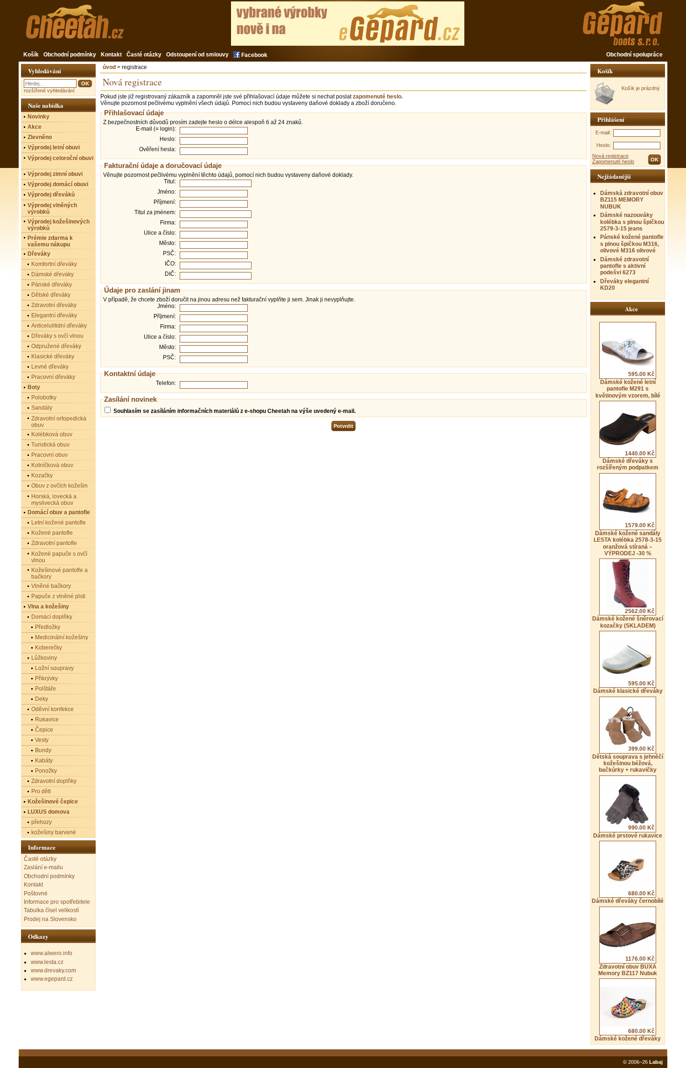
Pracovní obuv (49, 455)
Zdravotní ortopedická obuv (58, 421)
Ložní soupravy (54, 668)
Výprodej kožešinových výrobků (59, 224)
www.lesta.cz (47, 962)
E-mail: (603, 132)
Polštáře (45, 688)
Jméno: (166, 191)
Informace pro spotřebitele (57, 902)
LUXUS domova (49, 812)
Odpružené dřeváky (56, 346)
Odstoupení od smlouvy (197, 54)
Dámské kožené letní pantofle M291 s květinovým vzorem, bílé (627, 384)
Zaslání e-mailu (43, 867)
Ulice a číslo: (160, 233)
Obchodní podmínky (69, 54)
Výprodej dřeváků (51, 194)
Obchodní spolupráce (634, 54)
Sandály (41, 408)
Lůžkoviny (44, 658)
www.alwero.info (51, 953)
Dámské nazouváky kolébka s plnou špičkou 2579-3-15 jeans (632, 222)
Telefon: (166, 383)
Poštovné (36, 893)
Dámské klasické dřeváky (628, 687)
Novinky (38, 116)
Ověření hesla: (157, 149)
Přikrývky (46, 678)
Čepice (44, 730)
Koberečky (48, 647)
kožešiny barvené (53, 832)
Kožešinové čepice (53, 801)
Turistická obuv (50, 444)
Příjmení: (165, 202)
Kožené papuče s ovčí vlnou (59, 557)
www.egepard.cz (52, 979)
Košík (31, 54)
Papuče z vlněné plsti (58, 596)
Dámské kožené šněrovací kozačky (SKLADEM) (627, 618)
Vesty (42, 740)
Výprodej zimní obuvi (55, 174)
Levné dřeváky (50, 367)
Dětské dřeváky (50, 295)
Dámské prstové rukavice (627, 831)
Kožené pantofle (52, 533)
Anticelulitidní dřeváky (59, 325)
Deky (41, 699)
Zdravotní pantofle (54, 543)
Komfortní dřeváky (54, 264)
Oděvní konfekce (52, 709)
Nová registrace (610, 156)
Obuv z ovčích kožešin (59, 486)
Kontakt (111, 54)
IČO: (170, 263)
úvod (109, 67)
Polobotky (43, 397)
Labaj (656, 1062)
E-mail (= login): (156, 129)
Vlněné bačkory (51, 586)
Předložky (47, 627)
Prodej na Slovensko (50, 919)
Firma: (168, 222)
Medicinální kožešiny (61, 637)
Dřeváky (39, 254)
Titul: (170, 181)
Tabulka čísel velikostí (51, 910)
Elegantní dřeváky (54, 315)
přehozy (41, 822)
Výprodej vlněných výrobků (52, 208)
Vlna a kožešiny (48, 606)
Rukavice (47, 719)
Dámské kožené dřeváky (628, 1035)
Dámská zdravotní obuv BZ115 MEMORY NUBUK (631, 200)
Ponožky (46, 771)
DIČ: (170, 274)
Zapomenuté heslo (613, 161)
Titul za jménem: (155, 212)
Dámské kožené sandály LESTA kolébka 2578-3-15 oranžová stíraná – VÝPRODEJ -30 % (628, 539)
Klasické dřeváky (52, 356)
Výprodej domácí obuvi (58, 184)
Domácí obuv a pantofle (59, 512)
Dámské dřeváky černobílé (628, 897)
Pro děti (41, 791)
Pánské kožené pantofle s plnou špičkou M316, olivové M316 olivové (632, 244)
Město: (167, 243)
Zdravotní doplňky (54, 781)
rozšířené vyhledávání (49, 90)
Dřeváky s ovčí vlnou (57, 336)
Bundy (43, 750)
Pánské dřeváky (51, 284)
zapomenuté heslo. (378, 96)
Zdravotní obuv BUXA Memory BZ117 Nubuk (627, 966)
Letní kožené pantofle (58, 522)
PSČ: (169, 253)
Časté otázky (143, 54)
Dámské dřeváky (52, 274)
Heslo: (603, 145)
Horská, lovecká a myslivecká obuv (54, 499)
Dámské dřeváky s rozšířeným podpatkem (627, 460)
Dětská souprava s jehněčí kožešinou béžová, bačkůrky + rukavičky (627, 759)
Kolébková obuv (51, 434)
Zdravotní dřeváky (54, 305)
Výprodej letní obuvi (54, 147)
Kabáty (44, 760)
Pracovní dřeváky (53, 377)
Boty (34, 387)
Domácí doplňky (51, 617)
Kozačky (42, 475)
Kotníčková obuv (52, 465)
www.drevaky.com (53, 970)
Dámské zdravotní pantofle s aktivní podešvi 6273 (624, 266)
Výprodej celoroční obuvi (60, 158)
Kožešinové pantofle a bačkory (59, 573)
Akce (35, 127)
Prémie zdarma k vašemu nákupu (50, 241)
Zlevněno (40, 137)
